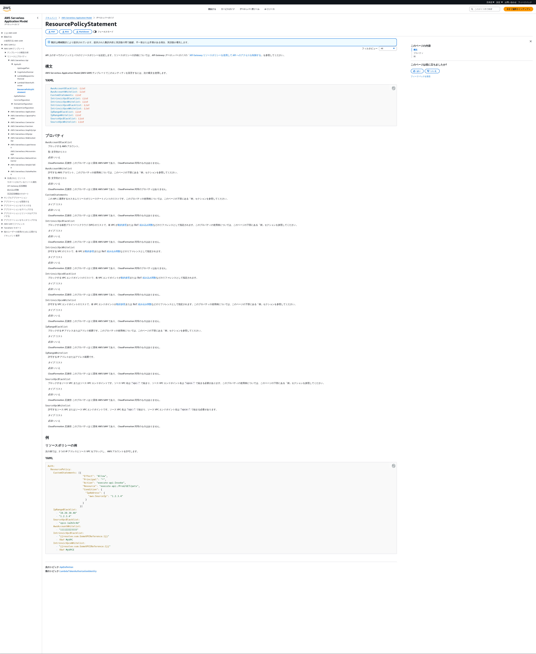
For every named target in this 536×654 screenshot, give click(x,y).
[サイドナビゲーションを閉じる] (38, 18)
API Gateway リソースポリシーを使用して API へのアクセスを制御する (225, 55)
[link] (105, 17)
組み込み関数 (146, 224)
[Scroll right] (277, 9)
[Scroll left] (206, 9)
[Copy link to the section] (43, 66)
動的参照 (122, 224)
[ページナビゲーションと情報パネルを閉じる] (531, 41)
